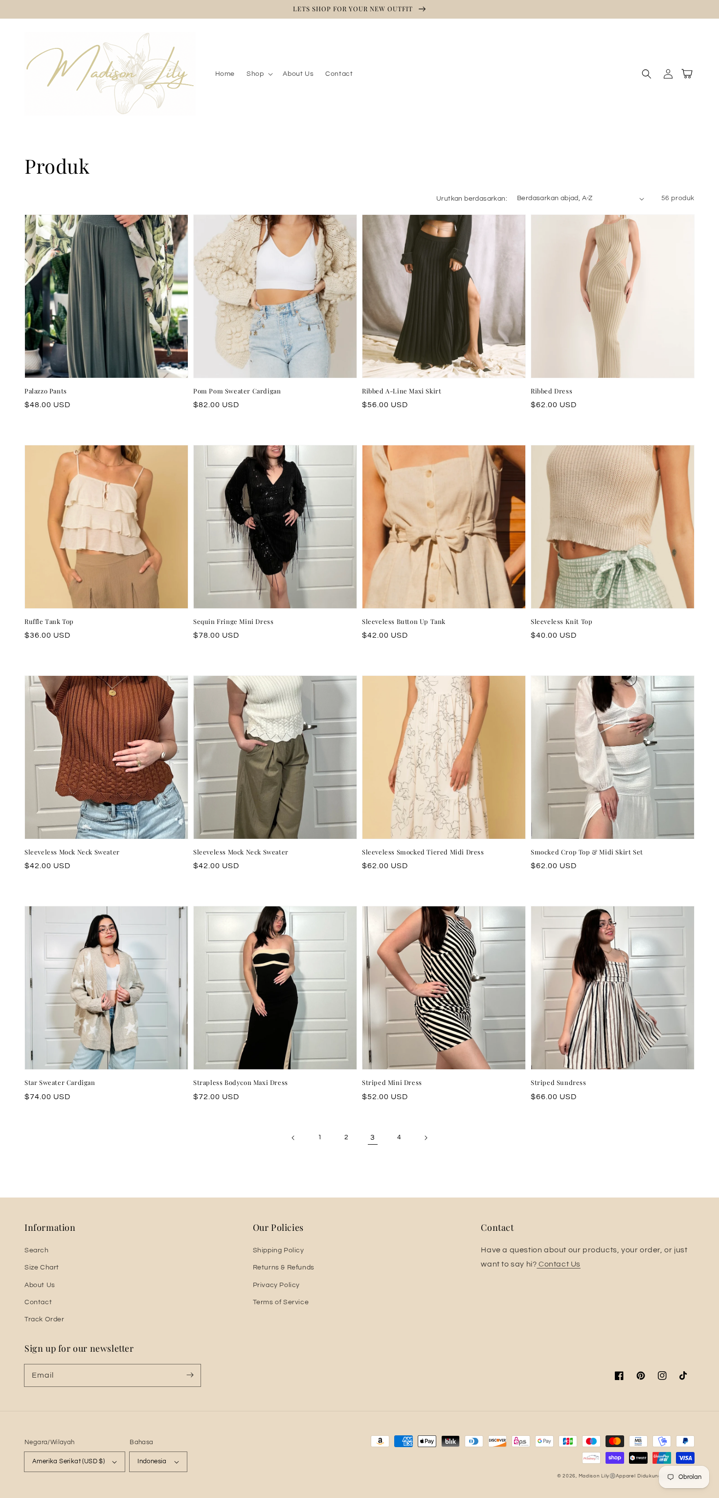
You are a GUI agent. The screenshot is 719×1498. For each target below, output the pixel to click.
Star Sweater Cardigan (59, 1082)
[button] (259, 74)
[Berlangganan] (190, 1375)
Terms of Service (281, 1302)
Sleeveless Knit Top (561, 621)
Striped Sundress (558, 1082)
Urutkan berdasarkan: (471, 198)
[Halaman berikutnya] (425, 1138)
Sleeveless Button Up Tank (404, 621)
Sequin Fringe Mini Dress (233, 621)
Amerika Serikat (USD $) (68, 1461)
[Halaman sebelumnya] (293, 1138)
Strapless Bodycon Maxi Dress (240, 1082)
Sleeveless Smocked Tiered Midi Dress (423, 852)
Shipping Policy (278, 1250)
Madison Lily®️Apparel (607, 1476)
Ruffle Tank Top (49, 621)
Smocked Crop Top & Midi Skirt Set (587, 852)
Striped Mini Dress (392, 1082)
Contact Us (559, 1264)
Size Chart (41, 1267)
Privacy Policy (276, 1285)
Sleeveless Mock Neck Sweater (72, 852)
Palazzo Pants (45, 391)
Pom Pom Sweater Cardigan (237, 391)
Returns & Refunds (284, 1267)
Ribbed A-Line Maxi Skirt (401, 391)
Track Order (44, 1319)
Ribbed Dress (551, 391)
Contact (38, 1302)
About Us (39, 1285)
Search (36, 1250)
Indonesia (152, 1461)
